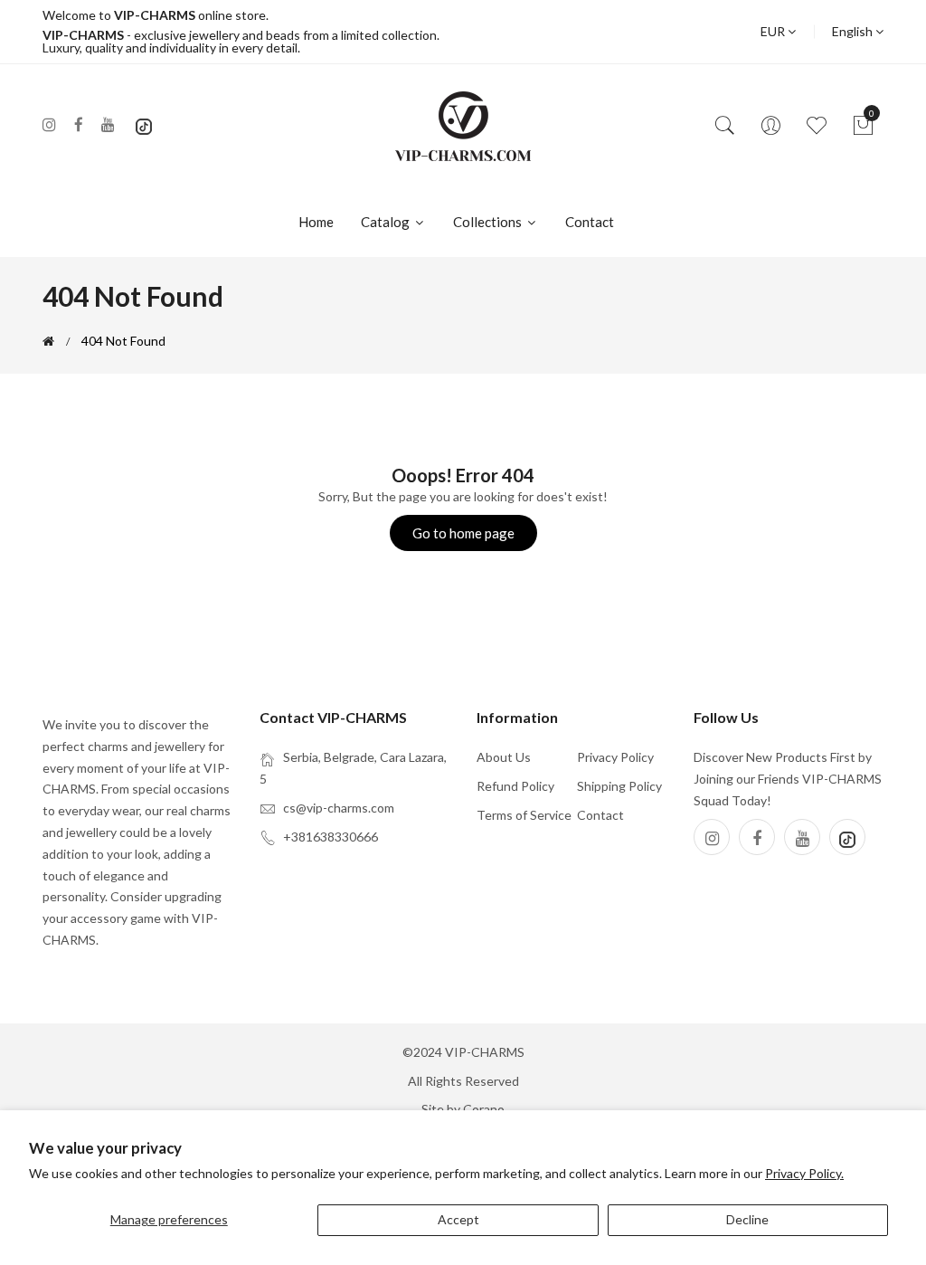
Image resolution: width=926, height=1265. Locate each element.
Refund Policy (515, 786)
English (853, 31)
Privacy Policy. (804, 1173)
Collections (488, 222)
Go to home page (463, 533)
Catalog (386, 222)
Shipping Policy (619, 786)
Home (316, 222)
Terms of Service (524, 815)
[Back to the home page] (48, 341)
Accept (458, 1219)
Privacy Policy (615, 757)
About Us (504, 757)
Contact (589, 222)
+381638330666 (330, 836)
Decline (747, 1219)
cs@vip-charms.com (338, 807)
